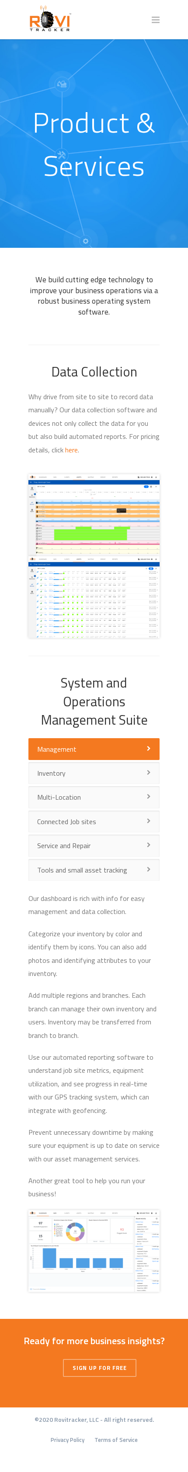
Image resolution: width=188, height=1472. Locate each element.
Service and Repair (64, 845)
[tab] (94, 749)
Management (57, 749)
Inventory (51, 773)
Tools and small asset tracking (82, 870)
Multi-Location (59, 797)
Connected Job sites (66, 821)
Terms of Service (116, 1439)
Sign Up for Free (100, 1367)
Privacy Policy (67, 1439)
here (71, 450)
